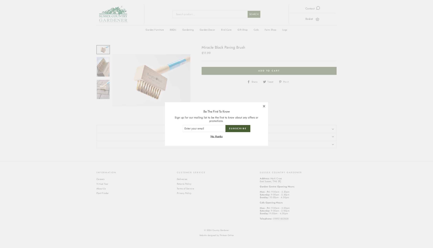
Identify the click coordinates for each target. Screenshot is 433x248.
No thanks (217, 136)
